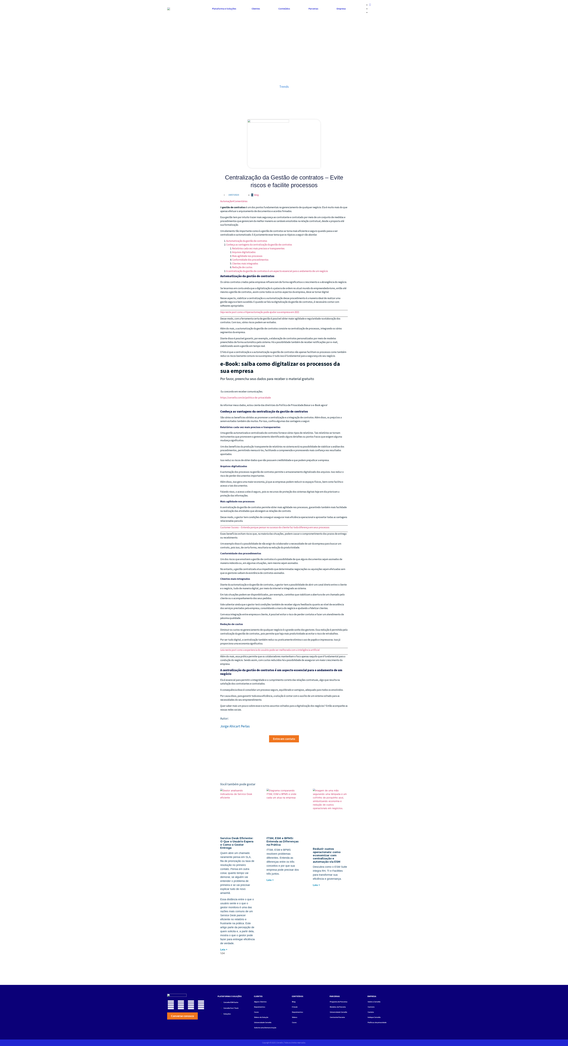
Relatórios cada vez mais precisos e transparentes (258, 248)
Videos (294, 1017)
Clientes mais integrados (245, 263)
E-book (294, 1007)
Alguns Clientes (260, 1002)
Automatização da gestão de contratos (246, 241)
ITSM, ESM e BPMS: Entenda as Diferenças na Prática (282, 841)
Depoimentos (259, 1007)
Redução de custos (242, 267)
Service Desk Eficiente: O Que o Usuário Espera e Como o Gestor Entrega (236, 843)
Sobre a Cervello (374, 1002)
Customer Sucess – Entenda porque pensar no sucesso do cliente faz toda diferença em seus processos (274, 527)
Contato (371, 1007)
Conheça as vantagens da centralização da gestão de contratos (259, 244)
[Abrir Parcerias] (320, 8)
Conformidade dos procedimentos (250, 259)
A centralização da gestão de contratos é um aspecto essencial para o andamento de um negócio (277, 271)
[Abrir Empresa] (347, 8)
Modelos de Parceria (338, 1007)
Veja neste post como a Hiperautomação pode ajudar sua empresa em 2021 (259, 312)
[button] (358, 5)
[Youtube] (201, 1005)
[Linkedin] (181, 1005)
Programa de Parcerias (338, 1002)
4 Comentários (239, 201)
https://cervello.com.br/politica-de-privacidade (246, 397)
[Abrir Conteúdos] (292, 8)
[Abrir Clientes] (262, 8)
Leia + (223, 949)
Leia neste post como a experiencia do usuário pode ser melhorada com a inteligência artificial (270, 650)
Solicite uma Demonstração (265, 1027)
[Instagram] (171, 1005)
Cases (256, 1012)
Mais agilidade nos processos (247, 256)
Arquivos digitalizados (244, 252)
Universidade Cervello (262, 1022)
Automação (226, 201)
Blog (256, 195)
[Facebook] (191, 1005)
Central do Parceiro (337, 1017)
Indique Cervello (374, 1017)
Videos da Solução (261, 1017)
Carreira (371, 1012)
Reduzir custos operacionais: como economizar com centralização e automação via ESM (327, 855)
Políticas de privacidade (377, 1022)
